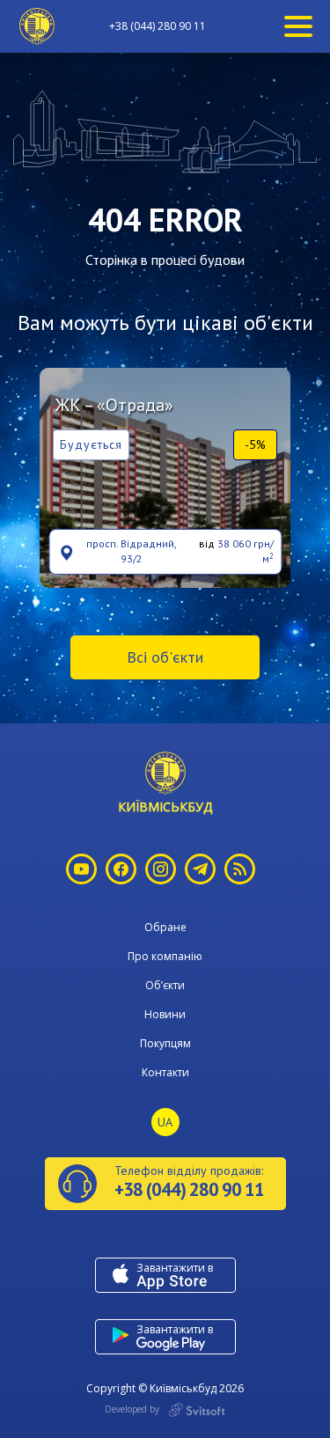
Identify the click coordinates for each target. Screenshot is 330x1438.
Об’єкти (165, 985)
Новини (165, 1014)
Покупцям (165, 1043)
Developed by (133, 1409)
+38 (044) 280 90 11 (157, 26)
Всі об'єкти (165, 657)
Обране (165, 927)
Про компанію (165, 956)
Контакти (165, 1072)
